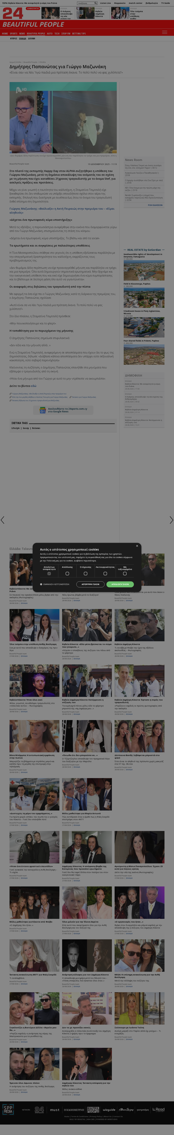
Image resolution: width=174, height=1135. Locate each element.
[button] (54, 584)
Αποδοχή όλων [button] (120, 584)
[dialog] (87, 567)
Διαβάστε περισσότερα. (85, 560)
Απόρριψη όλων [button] (90, 584)
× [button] (137, 546)
